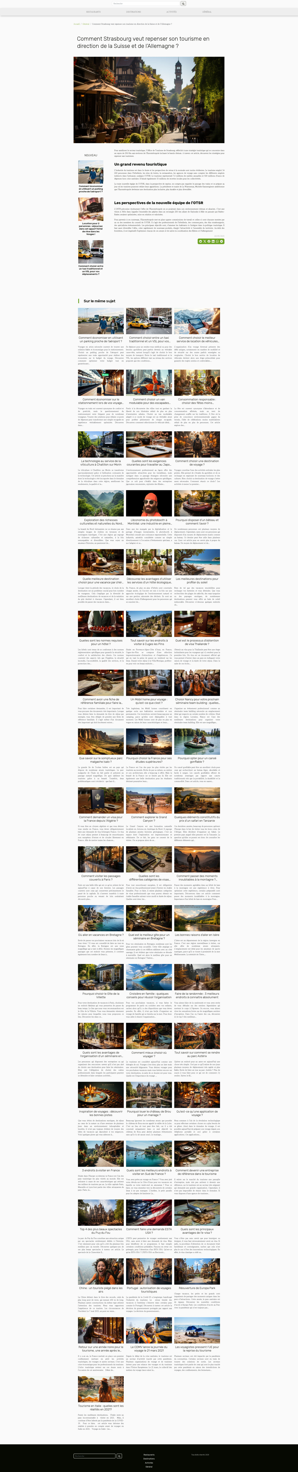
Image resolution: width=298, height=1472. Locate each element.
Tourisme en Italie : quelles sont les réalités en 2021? (101, 1407)
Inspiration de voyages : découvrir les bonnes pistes (101, 1113)
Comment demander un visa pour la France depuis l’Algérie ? (101, 818)
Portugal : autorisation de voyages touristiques (149, 1289)
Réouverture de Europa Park (197, 1288)
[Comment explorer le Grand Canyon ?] (149, 800)
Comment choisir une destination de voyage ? (197, 462)
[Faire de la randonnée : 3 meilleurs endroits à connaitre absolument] (197, 976)
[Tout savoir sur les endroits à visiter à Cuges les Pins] (149, 623)
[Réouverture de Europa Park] (197, 1271)
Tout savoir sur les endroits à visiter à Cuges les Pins (149, 642)
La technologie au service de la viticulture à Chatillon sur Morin (100, 462)
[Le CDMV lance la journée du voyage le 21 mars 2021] (149, 1330)
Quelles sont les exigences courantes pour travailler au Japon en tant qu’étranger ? (149, 464)
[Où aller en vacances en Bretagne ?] (101, 917)
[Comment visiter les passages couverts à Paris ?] (101, 859)
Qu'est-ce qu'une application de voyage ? (197, 1113)
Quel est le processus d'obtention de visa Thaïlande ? (197, 642)
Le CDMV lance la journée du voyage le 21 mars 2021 (149, 1348)
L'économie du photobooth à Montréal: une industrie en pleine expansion (149, 523)
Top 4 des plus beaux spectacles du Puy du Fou (101, 1231)
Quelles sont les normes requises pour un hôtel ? (100, 642)
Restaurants (93, 11)
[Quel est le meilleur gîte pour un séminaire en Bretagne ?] (149, 917)
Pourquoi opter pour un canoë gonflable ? (197, 759)
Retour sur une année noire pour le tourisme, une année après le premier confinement (101, 1350)
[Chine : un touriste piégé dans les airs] (101, 1271)
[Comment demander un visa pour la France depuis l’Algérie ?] (101, 800)
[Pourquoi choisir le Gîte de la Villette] (101, 976)
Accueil (77, 24)
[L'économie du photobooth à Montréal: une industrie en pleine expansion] (149, 503)
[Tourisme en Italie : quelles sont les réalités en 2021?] (101, 1388)
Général (207, 11)
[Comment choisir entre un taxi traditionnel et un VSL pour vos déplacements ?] (90, 251)
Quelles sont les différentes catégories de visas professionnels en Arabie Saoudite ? (149, 881)
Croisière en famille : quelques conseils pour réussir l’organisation (149, 995)
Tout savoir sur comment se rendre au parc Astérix (197, 1054)
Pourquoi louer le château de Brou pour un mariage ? (149, 1113)
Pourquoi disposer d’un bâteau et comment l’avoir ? (197, 521)
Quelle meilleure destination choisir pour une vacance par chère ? (100, 582)
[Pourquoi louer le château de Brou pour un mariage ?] (149, 1094)
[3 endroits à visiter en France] (101, 1153)
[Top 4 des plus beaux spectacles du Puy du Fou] (101, 1212)
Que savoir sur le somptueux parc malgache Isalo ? (101, 759)
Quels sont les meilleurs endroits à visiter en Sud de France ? (149, 1172)
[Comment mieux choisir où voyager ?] (149, 1035)
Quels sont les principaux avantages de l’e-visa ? (197, 1231)
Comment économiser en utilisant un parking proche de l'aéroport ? (91, 189)
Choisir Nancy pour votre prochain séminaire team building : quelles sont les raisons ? (197, 703)
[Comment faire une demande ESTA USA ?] (149, 1212)
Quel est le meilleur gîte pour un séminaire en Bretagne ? (149, 936)
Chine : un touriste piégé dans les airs (101, 1289)
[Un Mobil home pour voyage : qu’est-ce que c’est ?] (149, 682)
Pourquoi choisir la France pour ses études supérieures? (149, 759)
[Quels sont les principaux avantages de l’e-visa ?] (197, 1212)
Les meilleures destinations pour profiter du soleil (197, 580)
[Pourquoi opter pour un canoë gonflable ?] (197, 741)
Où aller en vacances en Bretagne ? (101, 935)
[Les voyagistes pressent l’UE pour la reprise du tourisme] (197, 1330)
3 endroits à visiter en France (101, 1170)
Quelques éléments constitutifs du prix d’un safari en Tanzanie (197, 818)
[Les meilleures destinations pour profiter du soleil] (197, 561)
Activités (171, 11)
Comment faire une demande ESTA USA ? (149, 1231)
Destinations (133, 11)
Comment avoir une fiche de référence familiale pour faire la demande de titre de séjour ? (101, 703)
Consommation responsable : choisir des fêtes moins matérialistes (197, 403)
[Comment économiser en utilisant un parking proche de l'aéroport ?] (90, 171)
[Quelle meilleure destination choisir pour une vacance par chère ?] (101, 561)
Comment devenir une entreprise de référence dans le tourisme (197, 1172)
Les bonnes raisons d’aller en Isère (197, 935)
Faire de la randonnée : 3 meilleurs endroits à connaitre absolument (197, 995)
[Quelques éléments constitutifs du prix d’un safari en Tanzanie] (197, 800)
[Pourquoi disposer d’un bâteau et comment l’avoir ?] (197, 503)
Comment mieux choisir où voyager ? (149, 1054)
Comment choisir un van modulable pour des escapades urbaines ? (149, 403)
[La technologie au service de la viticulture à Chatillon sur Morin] (101, 444)
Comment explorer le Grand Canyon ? (149, 818)
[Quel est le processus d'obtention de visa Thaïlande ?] (197, 623)
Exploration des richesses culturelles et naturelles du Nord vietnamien (101, 523)
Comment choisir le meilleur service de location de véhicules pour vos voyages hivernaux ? (197, 341)
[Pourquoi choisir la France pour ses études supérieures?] (149, 741)
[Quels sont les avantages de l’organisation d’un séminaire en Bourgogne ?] (101, 1035)
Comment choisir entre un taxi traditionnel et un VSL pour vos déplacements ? (90, 270)
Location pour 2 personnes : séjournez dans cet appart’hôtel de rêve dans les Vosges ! (91, 229)
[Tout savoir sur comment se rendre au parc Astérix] (197, 1035)
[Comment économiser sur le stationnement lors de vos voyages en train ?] (101, 382)
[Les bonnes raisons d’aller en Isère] (197, 917)
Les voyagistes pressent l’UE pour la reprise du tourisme (197, 1348)
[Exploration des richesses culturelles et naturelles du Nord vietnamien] (101, 503)
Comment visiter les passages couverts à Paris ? (100, 877)
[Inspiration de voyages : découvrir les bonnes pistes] (101, 1094)
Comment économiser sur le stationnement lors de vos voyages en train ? (101, 403)
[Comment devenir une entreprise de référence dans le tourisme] (197, 1153)
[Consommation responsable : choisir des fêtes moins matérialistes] (197, 382)
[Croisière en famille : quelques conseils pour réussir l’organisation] (149, 976)
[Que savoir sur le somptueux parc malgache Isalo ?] (101, 741)
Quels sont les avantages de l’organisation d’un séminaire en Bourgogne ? (101, 1056)
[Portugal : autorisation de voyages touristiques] (149, 1271)
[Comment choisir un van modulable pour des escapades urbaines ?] (149, 382)
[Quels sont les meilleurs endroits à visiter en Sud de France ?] (149, 1153)
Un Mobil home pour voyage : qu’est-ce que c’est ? (149, 701)
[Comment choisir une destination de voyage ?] (197, 444)
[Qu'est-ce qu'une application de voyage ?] (197, 1094)
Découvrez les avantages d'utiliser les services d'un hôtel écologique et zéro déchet (149, 582)
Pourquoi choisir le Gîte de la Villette (101, 995)
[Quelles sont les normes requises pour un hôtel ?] (101, 623)
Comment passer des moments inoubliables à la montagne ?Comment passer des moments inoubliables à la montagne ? (197, 881)
